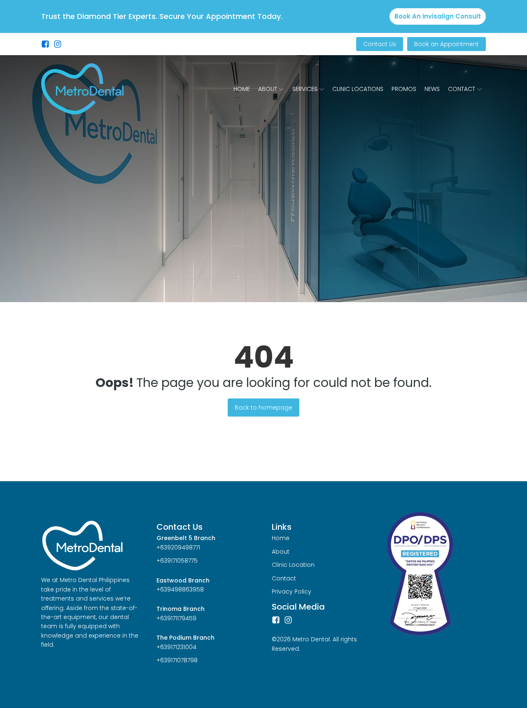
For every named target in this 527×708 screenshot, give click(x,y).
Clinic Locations (357, 89)
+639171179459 (176, 618)
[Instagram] (288, 620)
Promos (404, 89)
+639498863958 (180, 589)
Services (304, 89)
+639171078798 (177, 660)
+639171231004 (176, 647)
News (432, 89)
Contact (461, 89)
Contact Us (379, 44)
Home (241, 89)
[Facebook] (276, 620)
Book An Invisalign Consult (437, 16)
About (267, 89)
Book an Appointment (446, 44)
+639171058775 (177, 561)
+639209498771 (178, 547)
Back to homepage (263, 407)
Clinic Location (293, 565)
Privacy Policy (291, 591)
